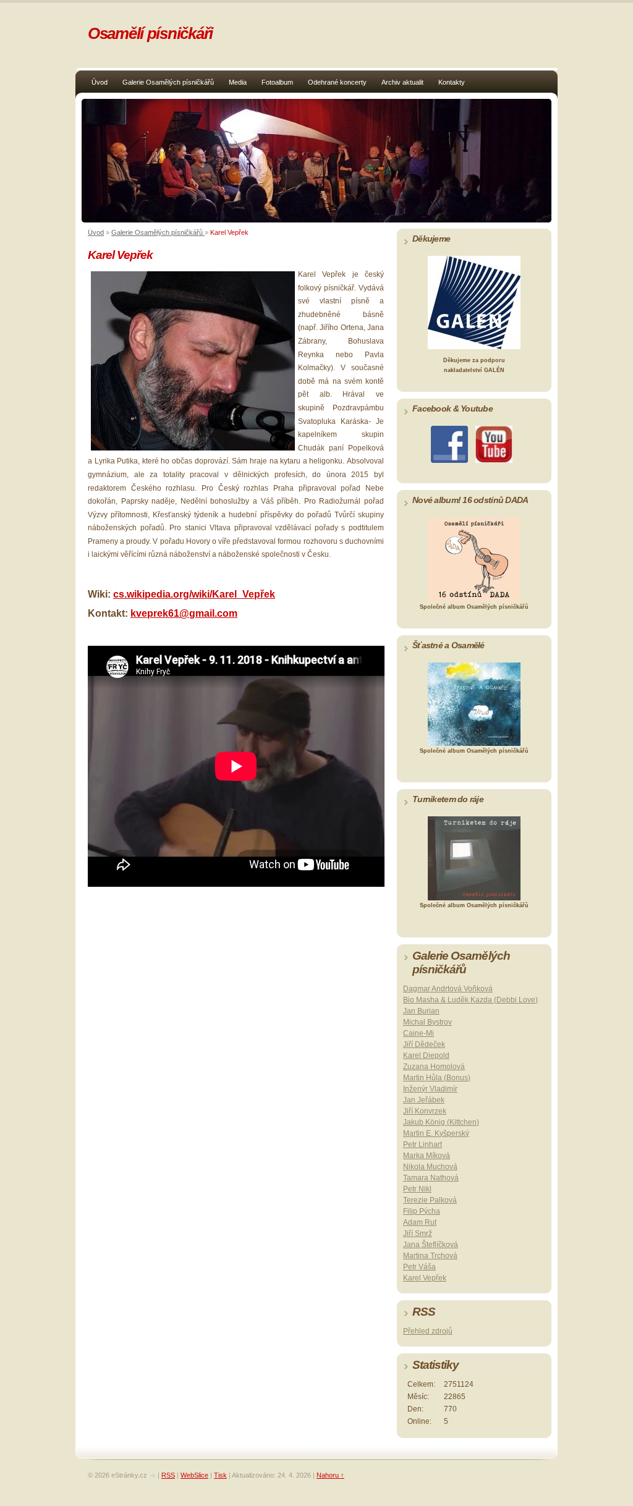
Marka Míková (426, 1155)
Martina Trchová (430, 1255)
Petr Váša (419, 1267)
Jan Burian (421, 1011)
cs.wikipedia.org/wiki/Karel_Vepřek (194, 594)
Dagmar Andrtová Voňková (448, 988)
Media (238, 82)
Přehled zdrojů (427, 1331)
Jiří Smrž (417, 1233)
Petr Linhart (422, 1144)
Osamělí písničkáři (150, 33)
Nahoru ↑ (330, 1475)
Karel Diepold (426, 1055)
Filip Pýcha (421, 1211)
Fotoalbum (277, 82)
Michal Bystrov (427, 1022)
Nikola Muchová (430, 1166)
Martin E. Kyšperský (436, 1133)
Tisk (220, 1475)
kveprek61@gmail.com (183, 613)
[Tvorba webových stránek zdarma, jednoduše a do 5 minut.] (153, 1476)
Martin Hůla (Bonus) (436, 1077)
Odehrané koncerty (337, 82)
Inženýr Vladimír (430, 1089)
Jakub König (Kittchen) (441, 1122)
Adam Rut (419, 1222)
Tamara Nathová (431, 1178)
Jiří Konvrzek (424, 1111)
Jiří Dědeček (424, 1044)
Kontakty (451, 82)
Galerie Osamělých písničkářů (168, 82)
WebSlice (194, 1475)
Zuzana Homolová (434, 1066)
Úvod (99, 82)
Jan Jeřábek (423, 1100)
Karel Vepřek (424, 1278)
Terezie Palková (430, 1200)
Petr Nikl (417, 1189)
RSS (168, 1475)
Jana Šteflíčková (430, 1244)
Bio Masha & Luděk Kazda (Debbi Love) (470, 1000)
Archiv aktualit (402, 82)
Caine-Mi (418, 1033)
